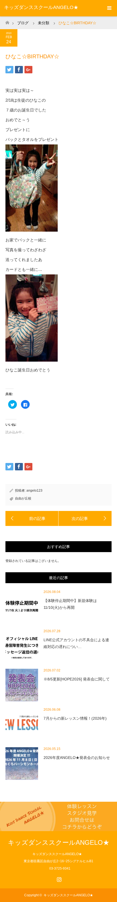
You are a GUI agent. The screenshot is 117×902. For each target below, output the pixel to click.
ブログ (23, 23)
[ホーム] (7, 21)
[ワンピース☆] (85, 518)
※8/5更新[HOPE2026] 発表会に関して (77, 679)
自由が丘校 (23, 498)
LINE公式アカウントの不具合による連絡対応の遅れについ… (76, 643)
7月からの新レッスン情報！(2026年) (75, 718)
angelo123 (34, 490)
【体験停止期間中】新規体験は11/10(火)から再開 (70, 604)
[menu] (109, 8)
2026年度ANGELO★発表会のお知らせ (77, 757)
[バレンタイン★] (32, 518)
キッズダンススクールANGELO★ (41, 7)
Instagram (58, 878)
